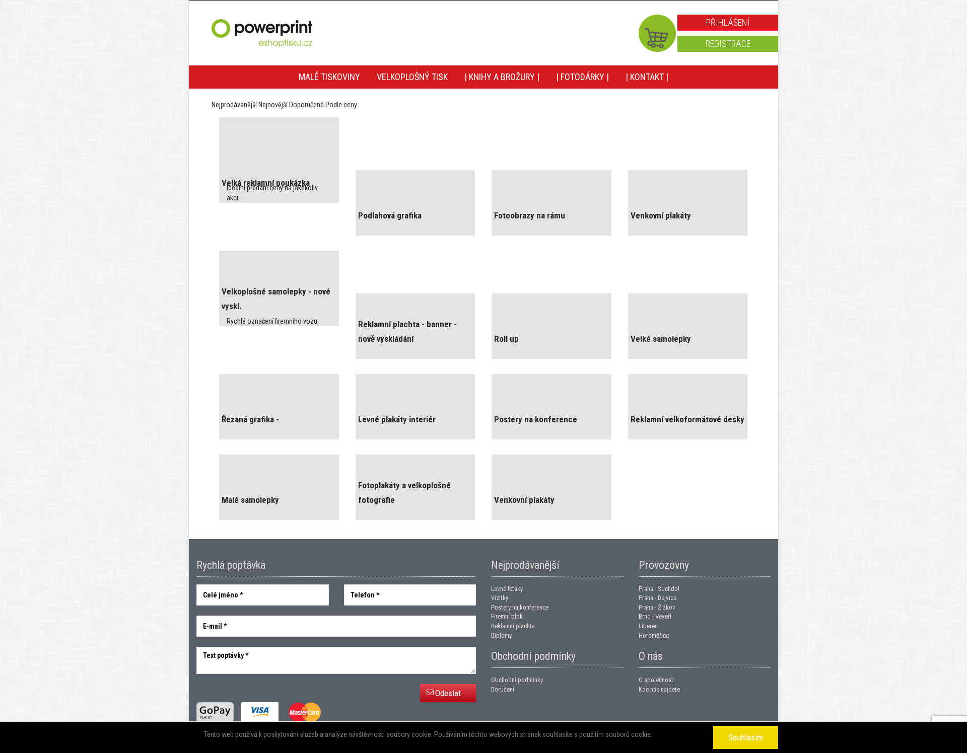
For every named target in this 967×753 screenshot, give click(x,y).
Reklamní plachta (513, 626)
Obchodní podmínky (517, 680)
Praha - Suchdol (659, 588)
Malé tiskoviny (329, 76)
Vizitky (499, 597)
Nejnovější (273, 105)
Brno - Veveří (655, 616)
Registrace (728, 43)
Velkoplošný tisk (412, 76)
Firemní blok (507, 616)
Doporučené (306, 105)
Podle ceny (341, 105)
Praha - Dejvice (657, 597)
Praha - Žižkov (657, 607)
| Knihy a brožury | (501, 76)
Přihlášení (728, 22)
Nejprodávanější (234, 105)
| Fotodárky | (582, 76)
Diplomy (501, 635)
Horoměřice (654, 635)
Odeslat (448, 693)
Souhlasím (745, 737)
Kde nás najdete (659, 689)
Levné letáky (507, 588)
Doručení (502, 689)
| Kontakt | (647, 76)
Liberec (648, 626)
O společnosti (657, 680)
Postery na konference (519, 607)
